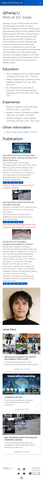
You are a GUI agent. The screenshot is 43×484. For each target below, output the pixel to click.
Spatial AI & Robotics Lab (12, 3)
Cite (8, 182)
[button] (40, 3)
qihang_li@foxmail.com (27, 132)
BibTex (5, 182)
